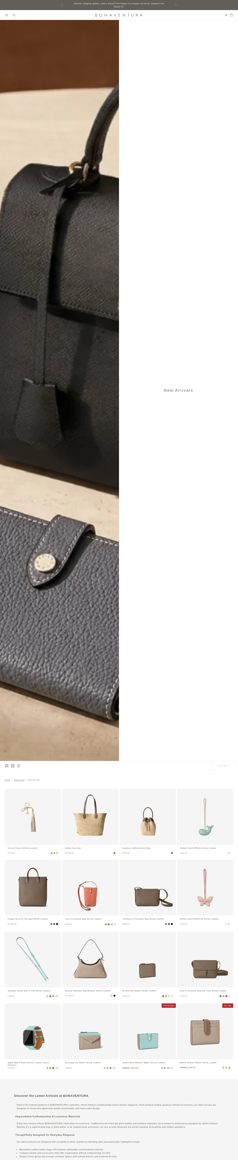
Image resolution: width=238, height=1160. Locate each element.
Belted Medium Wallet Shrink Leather (198, 1063)
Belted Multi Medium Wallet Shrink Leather (144, 1063)
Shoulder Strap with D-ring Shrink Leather (29, 991)
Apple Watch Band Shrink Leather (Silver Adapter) (28, 1064)
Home (7, 780)
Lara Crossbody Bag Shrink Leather (83, 919)
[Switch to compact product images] (18, 765)
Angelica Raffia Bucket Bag (136, 848)
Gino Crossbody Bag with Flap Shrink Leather (203, 991)
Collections (19, 780)
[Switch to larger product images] (6, 765)
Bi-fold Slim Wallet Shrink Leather (139, 991)
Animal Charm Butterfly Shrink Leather (199, 919)
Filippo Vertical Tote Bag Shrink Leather (28, 919)
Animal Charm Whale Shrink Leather (198, 848)
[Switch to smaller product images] (12, 765)
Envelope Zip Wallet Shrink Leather (83, 1063)
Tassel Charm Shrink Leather (23, 848)
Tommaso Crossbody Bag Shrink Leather (143, 919)
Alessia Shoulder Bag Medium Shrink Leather (88, 991)
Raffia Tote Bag (73, 848)
